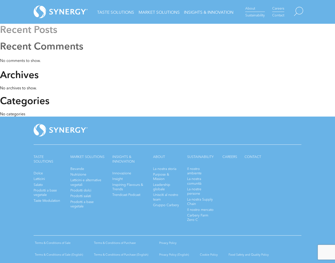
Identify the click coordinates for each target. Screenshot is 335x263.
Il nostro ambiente (194, 171)
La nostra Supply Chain (200, 202)
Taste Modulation (47, 200)
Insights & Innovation (208, 12)
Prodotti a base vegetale (45, 193)
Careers (278, 8)
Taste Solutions (115, 12)
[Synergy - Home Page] (52, 12)
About (250, 8)
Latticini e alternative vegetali (85, 182)
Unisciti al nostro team (165, 197)
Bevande (77, 169)
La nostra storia (164, 169)
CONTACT (253, 157)
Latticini (39, 179)
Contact (278, 15)
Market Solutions (159, 12)
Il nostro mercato (200, 210)
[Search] (293, 12)
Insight (117, 179)
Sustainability (255, 15)
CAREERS (229, 157)
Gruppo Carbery (166, 205)
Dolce (38, 173)
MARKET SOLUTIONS (87, 157)
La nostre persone (194, 191)
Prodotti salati (80, 196)
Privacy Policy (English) (174, 254)
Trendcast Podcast (126, 195)
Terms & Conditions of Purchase (115, 242)
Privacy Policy (168, 242)
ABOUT (159, 157)
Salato (38, 185)
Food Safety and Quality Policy (249, 254)
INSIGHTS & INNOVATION (123, 159)
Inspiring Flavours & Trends (127, 187)
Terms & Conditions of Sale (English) (59, 254)
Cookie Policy (209, 254)
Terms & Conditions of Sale (53, 242)
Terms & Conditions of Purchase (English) (121, 254)
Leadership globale (161, 187)
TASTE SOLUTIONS (43, 159)
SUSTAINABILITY (200, 157)
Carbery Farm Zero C (197, 218)
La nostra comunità (194, 181)
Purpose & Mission (161, 177)
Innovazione (121, 173)
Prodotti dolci (80, 190)
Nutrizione (78, 174)
